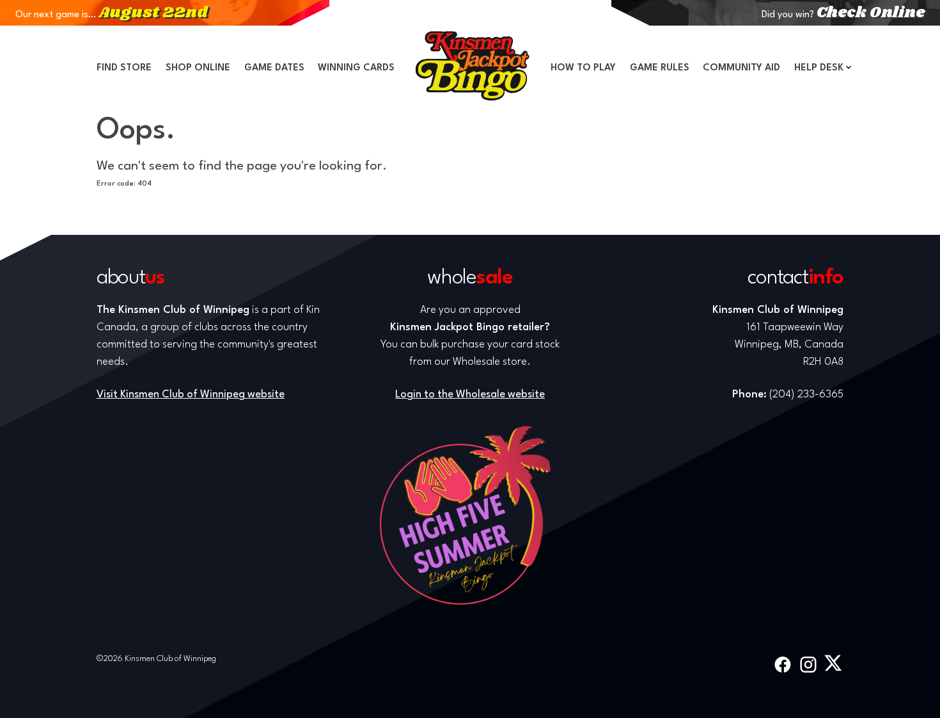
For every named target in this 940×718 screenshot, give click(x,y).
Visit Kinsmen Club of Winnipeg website (191, 394)
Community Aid (741, 68)
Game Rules (659, 68)
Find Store (124, 68)
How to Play (583, 68)
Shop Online (198, 68)
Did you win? (843, 15)
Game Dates (274, 68)
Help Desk (818, 68)
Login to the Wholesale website (470, 394)
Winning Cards (356, 68)
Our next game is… (111, 15)
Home (473, 66)
